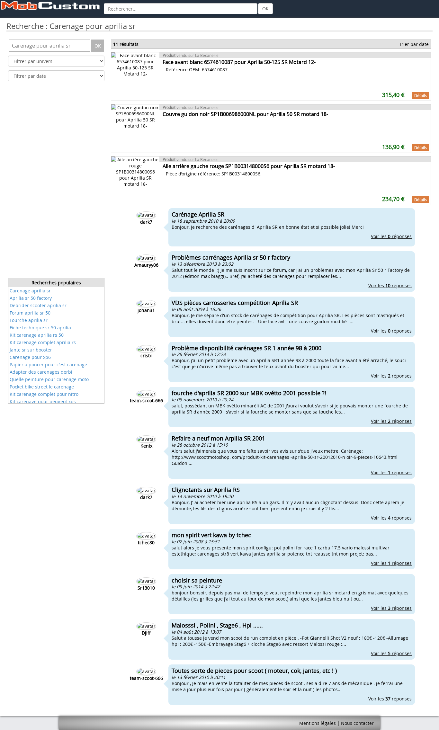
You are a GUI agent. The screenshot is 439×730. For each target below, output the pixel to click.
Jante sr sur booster (31, 350)
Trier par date (414, 44)
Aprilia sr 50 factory (31, 298)
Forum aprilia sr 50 (30, 313)
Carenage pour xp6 (30, 357)
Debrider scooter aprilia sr (38, 305)
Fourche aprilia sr (29, 320)
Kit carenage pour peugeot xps (43, 401)
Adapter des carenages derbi (41, 372)
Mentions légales (317, 723)
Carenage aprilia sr (30, 291)
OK (265, 8)
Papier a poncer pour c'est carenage (48, 364)
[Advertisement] (56, 181)
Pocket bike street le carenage (42, 387)
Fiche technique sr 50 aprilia (40, 328)
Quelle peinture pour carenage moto (49, 379)
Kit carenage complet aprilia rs (43, 342)
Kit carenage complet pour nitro (44, 394)
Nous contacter (357, 723)
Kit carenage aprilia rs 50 (37, 335)
